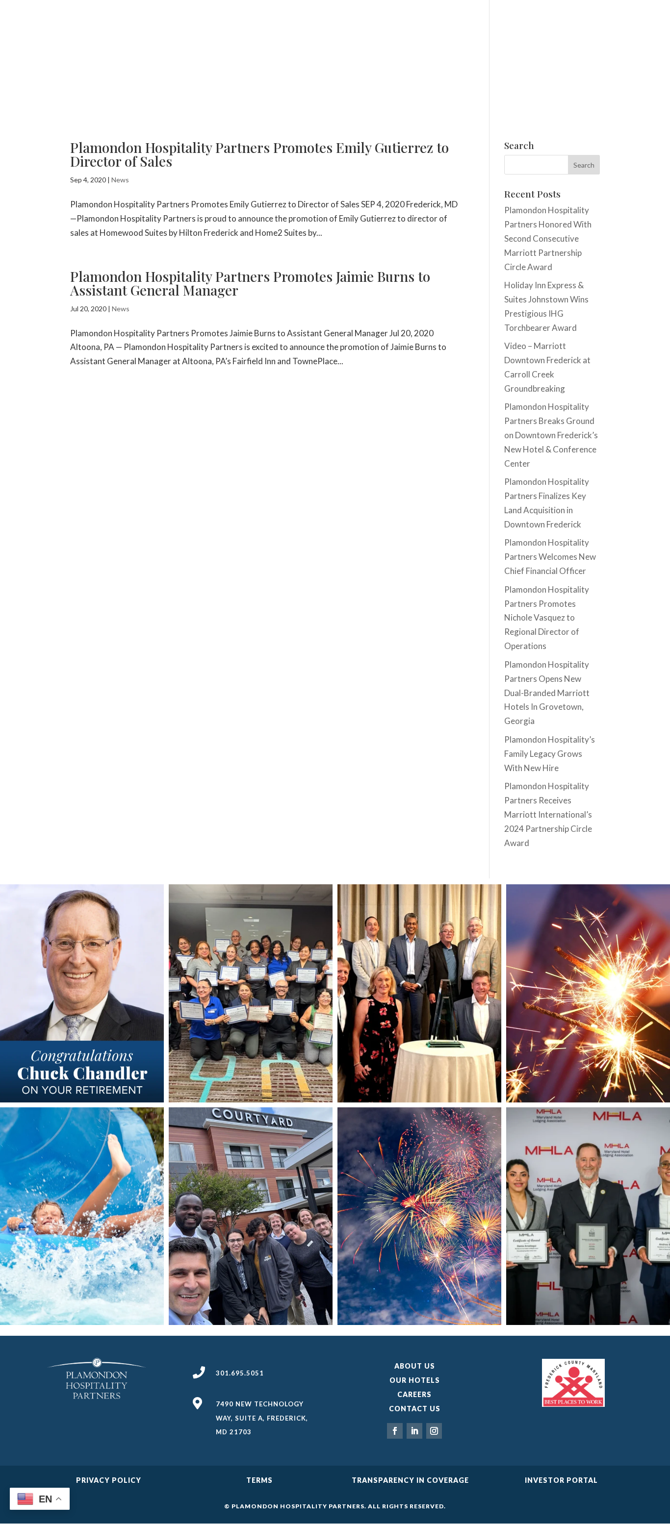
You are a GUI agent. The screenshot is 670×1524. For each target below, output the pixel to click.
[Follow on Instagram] (434, 1431)
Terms (259, 1480)
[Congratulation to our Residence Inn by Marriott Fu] (588, 1216)
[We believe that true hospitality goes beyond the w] (588, 993)
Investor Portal (561, 1480)
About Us (414, 1366)
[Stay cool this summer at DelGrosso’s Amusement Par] (82, 1216)
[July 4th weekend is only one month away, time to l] (419, 1216)
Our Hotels (414, 1380)
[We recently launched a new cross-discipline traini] (251, 1216)
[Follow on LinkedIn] (414, 1431)
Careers (414, 1394)
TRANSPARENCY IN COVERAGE (410, 1480)
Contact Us (414, 1408)
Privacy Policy (108, 1480)
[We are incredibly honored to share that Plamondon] (419, 993)
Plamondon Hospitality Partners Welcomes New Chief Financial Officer (550, 556)
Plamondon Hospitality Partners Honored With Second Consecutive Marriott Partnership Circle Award (548, 238)
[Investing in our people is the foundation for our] (251, 993)
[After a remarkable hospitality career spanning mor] (82, 993)
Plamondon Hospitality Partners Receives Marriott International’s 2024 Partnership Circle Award (548, 814)
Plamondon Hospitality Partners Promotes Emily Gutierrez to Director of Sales (259, 154)
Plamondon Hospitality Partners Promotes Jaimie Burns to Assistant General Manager (250, 283)
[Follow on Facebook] (395, 1431)
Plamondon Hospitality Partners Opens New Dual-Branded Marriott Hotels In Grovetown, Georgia (547, 692)
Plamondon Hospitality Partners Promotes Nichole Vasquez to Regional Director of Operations (546, 617)
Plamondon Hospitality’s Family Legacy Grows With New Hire (549, 753)
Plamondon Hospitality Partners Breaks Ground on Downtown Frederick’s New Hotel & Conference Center (551, 435)
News (120, 179)
